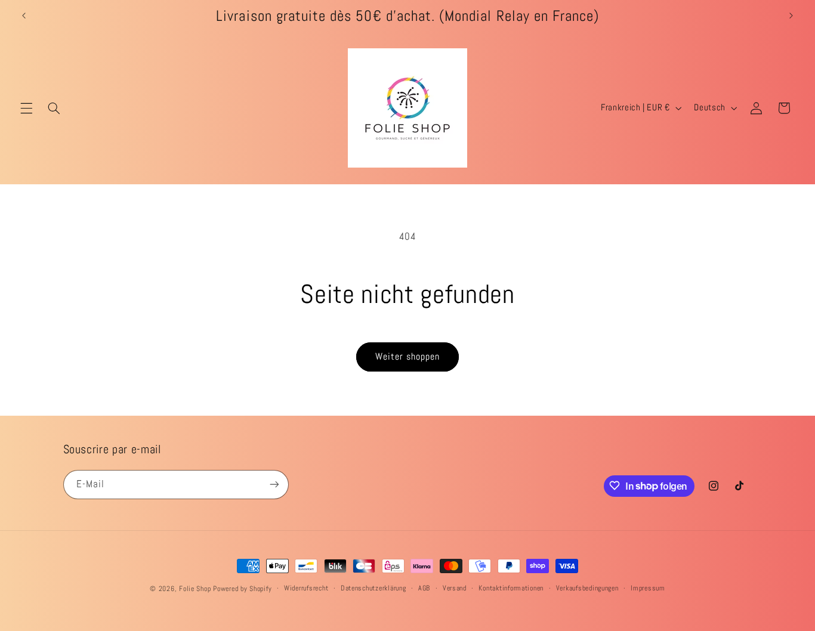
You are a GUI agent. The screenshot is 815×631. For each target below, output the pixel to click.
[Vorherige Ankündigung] (24, 16)
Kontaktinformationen (511, 588)
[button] (26, 108)
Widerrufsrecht (306, 588)
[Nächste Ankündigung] (791, 16)
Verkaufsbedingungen (587, 588)
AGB (424, 588)
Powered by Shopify (242, 588)
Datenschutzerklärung (373, 588)
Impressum (648, 588)
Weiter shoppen (407, 357)
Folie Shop (195, 588)
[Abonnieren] (274, 484)
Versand (455, 588)
